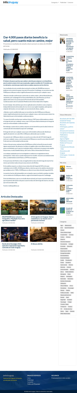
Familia (62, 260)
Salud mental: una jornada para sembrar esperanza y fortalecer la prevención (69, 100)
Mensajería (63, 274)
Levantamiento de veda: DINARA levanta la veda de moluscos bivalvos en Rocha (69, 82)
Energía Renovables (65, 253)
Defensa (68, 237)
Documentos (64, 244)
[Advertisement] (38, 19)
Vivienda (72, 311)
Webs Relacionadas (65, 313)
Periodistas (63, 288)
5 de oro (68, 166)
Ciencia (62, 230)
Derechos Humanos (65, 241)
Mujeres (63, 276)
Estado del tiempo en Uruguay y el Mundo (69, 210)
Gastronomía (64, 264)
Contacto (70, 2)
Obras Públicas (64, 285)
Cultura (62, 237)
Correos (71, 234)
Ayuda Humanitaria (69, 227)
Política (68, 290)
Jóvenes (72, 269)
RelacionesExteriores (66, 295)
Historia (71, 264)
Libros (62, 271)
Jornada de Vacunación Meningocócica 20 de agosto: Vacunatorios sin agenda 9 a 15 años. (70, 44)
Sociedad (69, 299)
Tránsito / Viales (64, 304)
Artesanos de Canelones (67, 131)
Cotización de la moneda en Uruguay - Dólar (69, 188)
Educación (69, 246)
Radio (72, 292)
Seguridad (63, 299)
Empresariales (64, 248)
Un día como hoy (68, 309)
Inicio (29, 378)
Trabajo (69, 302)
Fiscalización (69, 260)
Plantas (62, 290)
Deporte (63, 239)
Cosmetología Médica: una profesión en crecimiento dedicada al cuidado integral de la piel (70, 63)
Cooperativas (64, 234)
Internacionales (64, 269)
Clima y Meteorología (66, 232)
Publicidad (63, 2)
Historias (63, 267)
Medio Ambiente (69, 271)
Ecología (71, 244)
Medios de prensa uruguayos (69, 177)
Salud (67, 297)
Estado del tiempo (65, 258)
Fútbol (62, 262)
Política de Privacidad (33, 384)
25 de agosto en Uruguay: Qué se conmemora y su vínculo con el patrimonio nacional (42, 218)
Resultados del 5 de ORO (67, 118)
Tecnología (63, 302)
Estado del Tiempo (65, 120)
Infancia (69, 267)
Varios (62, 311)
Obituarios (63, 283)
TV (61, 309)
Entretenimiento (65, 255)
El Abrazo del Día (36, 244)
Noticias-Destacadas (66, 281)
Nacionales (63, 278)
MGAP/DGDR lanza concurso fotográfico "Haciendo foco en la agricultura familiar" (13, 218)
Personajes (71, 288)
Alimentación (68, 225)
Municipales (69, 276)
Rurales (62, 297)
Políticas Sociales (65, 292)
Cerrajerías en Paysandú (67, 133)
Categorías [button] (54, 2)
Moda (69, 274)
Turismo (70, 306)
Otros (71, 285)
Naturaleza (70, 278)
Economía (63, 246)
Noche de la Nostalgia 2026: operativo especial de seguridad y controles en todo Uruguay (13, 245)
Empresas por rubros (66, 251)
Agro (62, 225)
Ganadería (68, 262)
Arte (62, 227)
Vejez (67, 311)
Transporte (63, 306)
